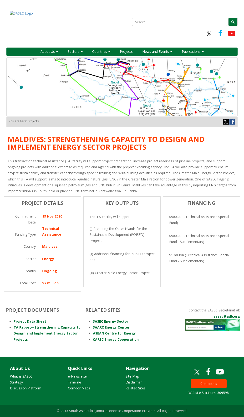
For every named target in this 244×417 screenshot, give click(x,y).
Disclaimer (134, 382)
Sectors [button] (74, 51)
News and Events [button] (156, 51)
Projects (126, 51)
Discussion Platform (25, 388)
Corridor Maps (79, 388)
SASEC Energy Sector (110, 321)
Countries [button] (100, 51)
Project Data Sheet (30, 321)
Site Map (132, 376)
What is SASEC (21, 376)
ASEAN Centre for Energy (114, 333)
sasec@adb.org (227, 316)
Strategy (16, 382)
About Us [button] (48, 51)
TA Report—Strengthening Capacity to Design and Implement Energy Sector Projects (47, 333)
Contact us (208, 383)
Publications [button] (191, 51)
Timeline (74, 382)
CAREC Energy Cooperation (116, 339)
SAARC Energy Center (111, 327)
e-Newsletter (78, 376)
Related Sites (136, 388)
